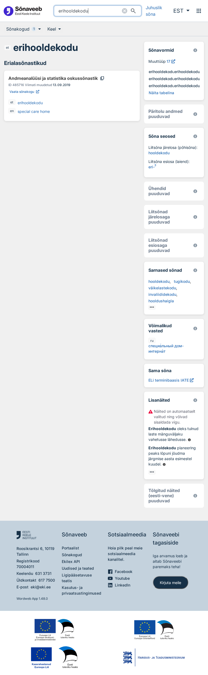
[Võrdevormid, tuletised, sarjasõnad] (195, 136)
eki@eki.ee (41, 587)
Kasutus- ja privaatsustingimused (81, 590)
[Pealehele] (22, 11)
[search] (97, 10)
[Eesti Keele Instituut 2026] (195, 191)
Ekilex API (71, 561)
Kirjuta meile (170, 582)
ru (152, 341)
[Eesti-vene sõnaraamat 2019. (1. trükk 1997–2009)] (195, 495)
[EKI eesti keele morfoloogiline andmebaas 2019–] (195, 50)
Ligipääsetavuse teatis (77, 578)
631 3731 (43, 573)
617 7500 (46, 580)
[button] (181, 11)
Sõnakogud (72, 554)
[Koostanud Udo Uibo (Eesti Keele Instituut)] (195, 114)
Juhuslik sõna (154, 11)
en (12, 111)
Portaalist (70, 548)
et (7, 47)
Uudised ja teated (78, 568)
